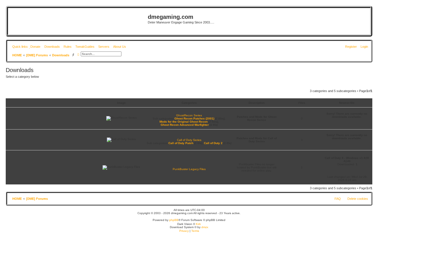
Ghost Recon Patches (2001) (194, 118)
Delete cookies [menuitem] (357, 198)
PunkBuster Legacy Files (189, 169)
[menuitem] (34, 46)
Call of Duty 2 (213, 143)
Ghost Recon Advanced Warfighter (185, 124)
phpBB (173, 220)
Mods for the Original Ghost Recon (184, 121)
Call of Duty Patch (180, 143)
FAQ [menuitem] (338, 198)
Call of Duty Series (189, 140)
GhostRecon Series (189, 115)
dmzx (204, 227)
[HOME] (78, 21)
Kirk (198, 224)
